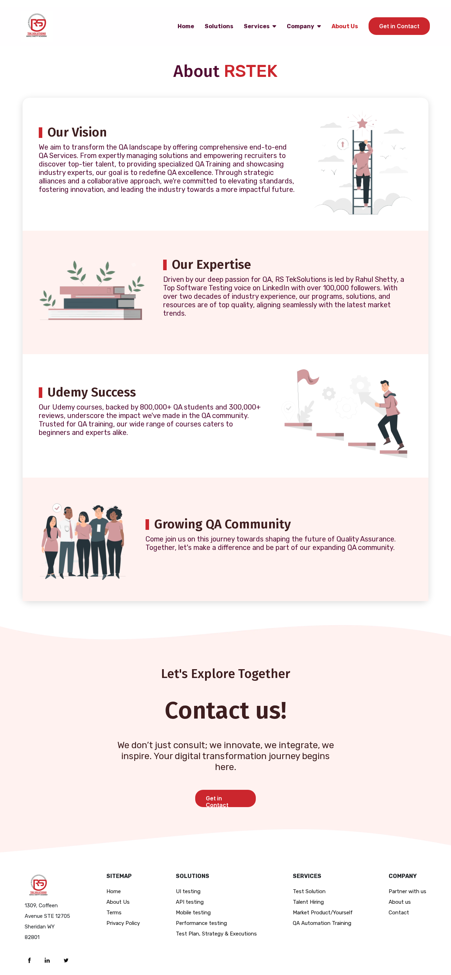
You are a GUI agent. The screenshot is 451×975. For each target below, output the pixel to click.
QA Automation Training (322, 923)
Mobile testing (193, 912)
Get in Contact (399, 26)
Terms (114, 912)
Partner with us (407, 891)
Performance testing (201, 923)
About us (400, 902)
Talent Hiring (308, 902)
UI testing (188, 891)
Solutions (219, 26)
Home (186, 26)
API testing (190, 902)
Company (300, 26)
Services (257, 26)
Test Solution (309, 891)
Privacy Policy (123, 923)
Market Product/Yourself (323, 912)
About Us (345, 26)
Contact (399, 912)
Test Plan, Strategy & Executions (216, 934)
